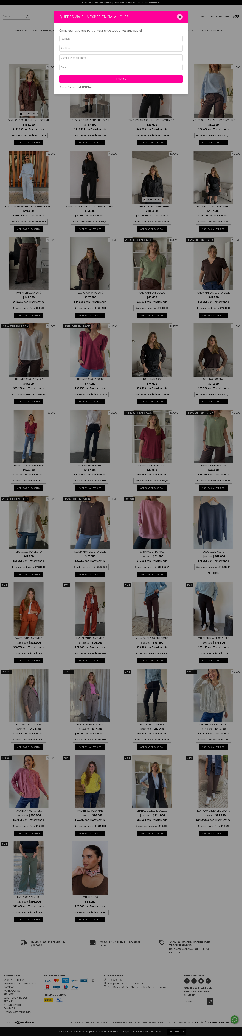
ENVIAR (121, 79)
